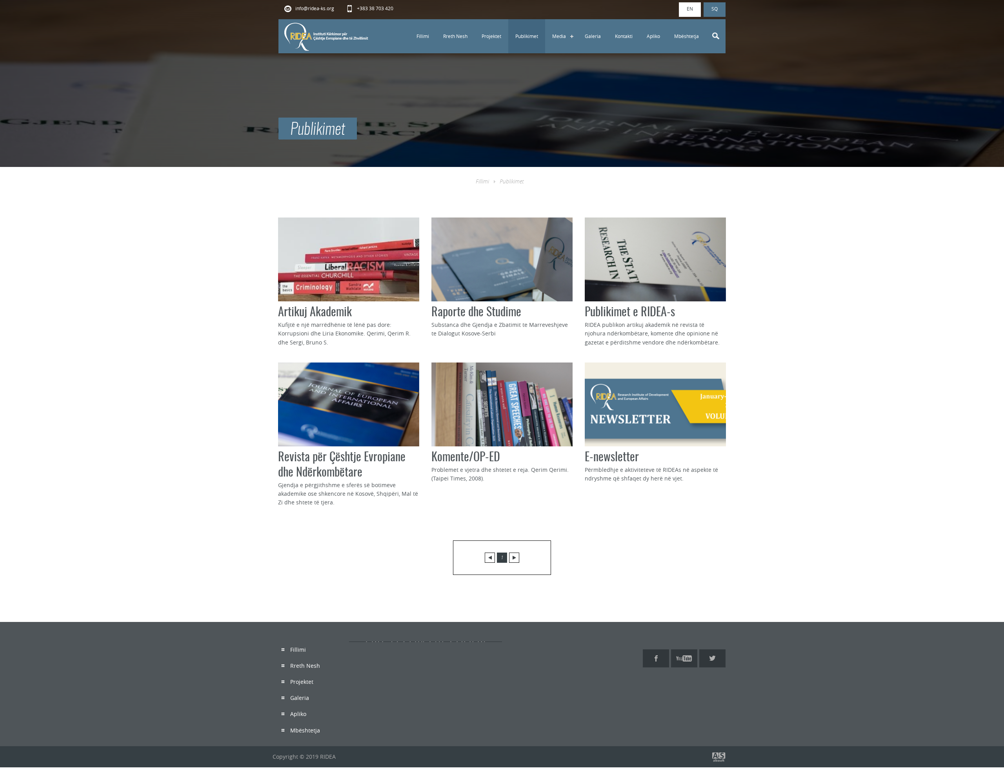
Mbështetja (686, 36)
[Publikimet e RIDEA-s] (655, 259)
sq (714, 8)
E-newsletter (612, 458)
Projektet (491, 36)
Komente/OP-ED (465, 458)
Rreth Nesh (455, 36)
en (690, 8)
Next (514, 558)
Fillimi (423, 36)
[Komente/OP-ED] (502, 404)
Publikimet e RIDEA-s (630, 313)
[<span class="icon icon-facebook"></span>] (656, 658)
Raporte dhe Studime (476, 313)
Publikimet (526, 36)
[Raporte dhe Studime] (502, 259)
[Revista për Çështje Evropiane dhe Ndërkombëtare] (348, 404)
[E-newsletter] (655, 404)
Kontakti (624, 36)
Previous (490, 558)
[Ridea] (326, 36)
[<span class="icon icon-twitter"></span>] (712, 658)
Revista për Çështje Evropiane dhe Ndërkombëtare (342, 465)
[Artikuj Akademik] (348, 259)
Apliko (653, 36)
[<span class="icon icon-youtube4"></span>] (684, 658)
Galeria (593, 36)
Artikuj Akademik (315, 313)
